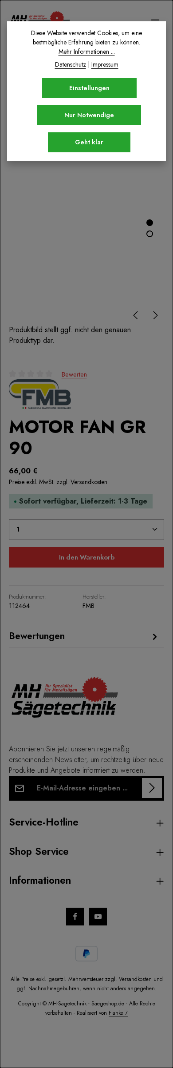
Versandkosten (135, 979)
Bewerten (74, 374)
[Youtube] (98, 916)
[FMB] (40, 394)
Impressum (104, 64)
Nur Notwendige (89, 115)
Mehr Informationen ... (87, 51)
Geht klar (89, 142)
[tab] (84, 636)
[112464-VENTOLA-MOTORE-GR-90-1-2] (86, 221)
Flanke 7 (118, 1013)
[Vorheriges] (136, 315)
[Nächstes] (154, 315)
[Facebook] (75, 916)
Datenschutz (70, 64)
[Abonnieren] (152, 788)
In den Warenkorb (86, 557)
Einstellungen (89, 87)
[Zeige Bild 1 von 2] (149, 222)
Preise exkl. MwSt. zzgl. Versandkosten (58, 481)
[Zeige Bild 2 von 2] (149, 233)
